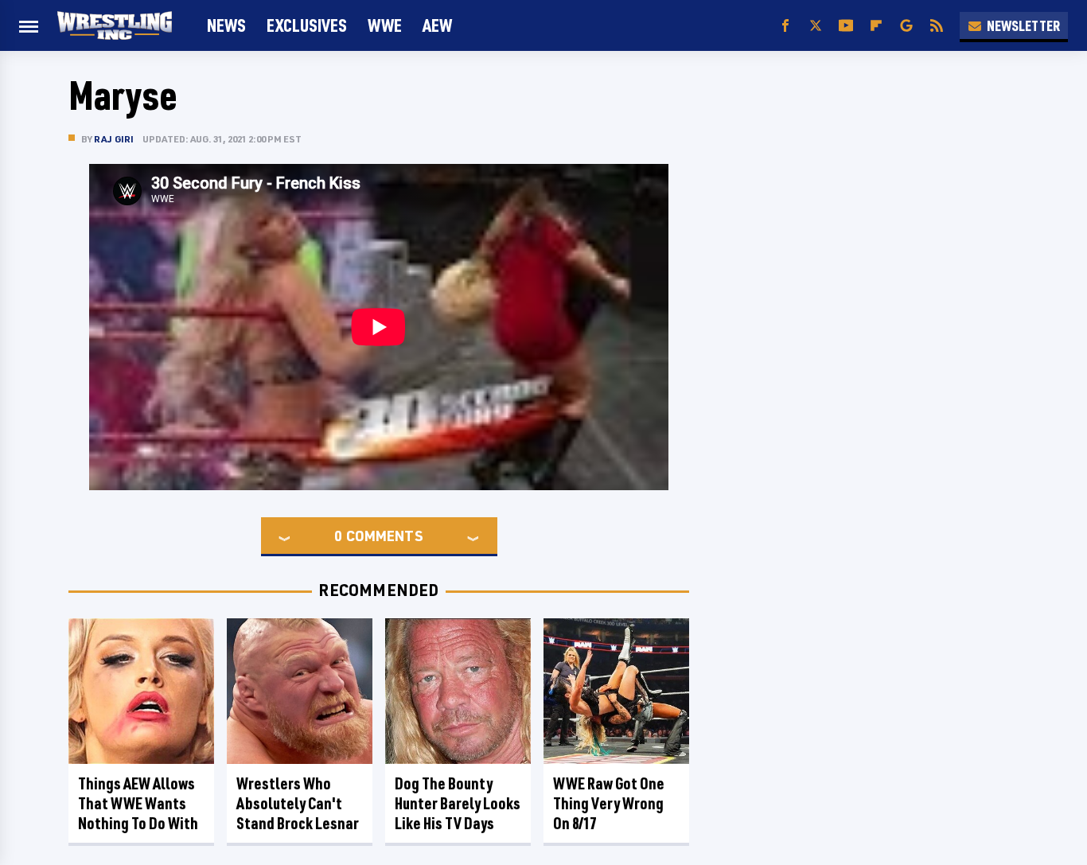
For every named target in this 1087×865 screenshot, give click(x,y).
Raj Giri (114, 139)
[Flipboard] (876, 26)
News (226, 25)
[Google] (906, 26)
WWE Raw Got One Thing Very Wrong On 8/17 (608, 803)
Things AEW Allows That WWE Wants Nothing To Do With (138, 803)
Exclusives (307, 25)
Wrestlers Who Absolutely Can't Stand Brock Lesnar (297, 803)
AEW (437, 25)
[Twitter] (815, 26)
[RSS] (936, 26)
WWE (385, 25)
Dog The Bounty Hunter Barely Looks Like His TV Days (457, 803)
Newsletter (1023, 25)
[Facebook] (785, 26)
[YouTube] (846, 26)
